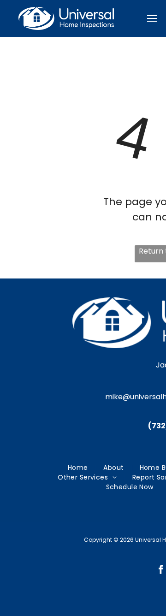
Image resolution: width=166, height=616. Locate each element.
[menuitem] (79, 468)
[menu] (152, 18)
